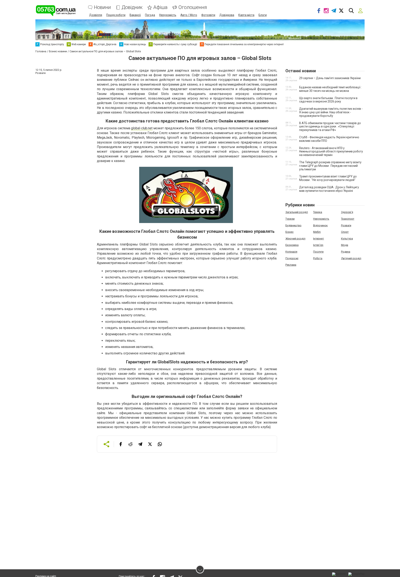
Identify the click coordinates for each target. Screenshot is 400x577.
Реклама (290, 264)
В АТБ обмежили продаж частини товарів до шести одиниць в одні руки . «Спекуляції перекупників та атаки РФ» (330, 126)
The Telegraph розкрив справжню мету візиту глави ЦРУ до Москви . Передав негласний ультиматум (330, 166)
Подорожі (291, 258)
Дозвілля (95, 15)
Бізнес (289, 231)
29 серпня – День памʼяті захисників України (330, 78)
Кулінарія (291, 251)
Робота (317, 258)
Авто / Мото (188, 15)
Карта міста (246, 15)
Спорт (345, 231)
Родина (345, 251)
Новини (102, 7)
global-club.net (141, 128)
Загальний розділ (296, 212)
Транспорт (347, 218)
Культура (347, 238)
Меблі (317, 231)
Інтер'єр (318, 245)
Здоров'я (347, 212)
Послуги (318, 251)
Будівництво (293, 225)
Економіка (292, 245)
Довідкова (226, 15)
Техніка (317, 212)
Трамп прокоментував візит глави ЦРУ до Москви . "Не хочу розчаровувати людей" (328, 178)
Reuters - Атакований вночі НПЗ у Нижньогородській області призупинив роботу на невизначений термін (331, 151)
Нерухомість (167, 15)
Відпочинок (320, 225)
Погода (150, 15)
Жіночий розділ (295, 238)
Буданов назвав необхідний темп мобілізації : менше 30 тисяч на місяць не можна (330, 89)
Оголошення (192, 7)
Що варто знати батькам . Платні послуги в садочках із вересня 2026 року (328, 99)
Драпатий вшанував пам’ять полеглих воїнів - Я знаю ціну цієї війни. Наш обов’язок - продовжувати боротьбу (331, 112)
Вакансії (135, 15)
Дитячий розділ (351, 258)
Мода (344, 245)
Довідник (132, 7)
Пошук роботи (115, 15)
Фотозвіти (208, 15)
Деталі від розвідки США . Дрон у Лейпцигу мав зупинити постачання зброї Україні (329, 189)
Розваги (346, 225)
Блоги (263, 15)
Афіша (160, 7)
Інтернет (318, 238)
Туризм (290, 218)
